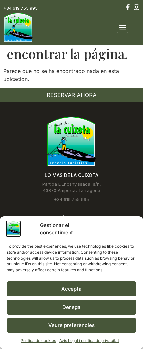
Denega (71, 307)
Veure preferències (71, 325)
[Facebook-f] (128, 7)
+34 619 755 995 (20, 8)
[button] (122, 27)
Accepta (71, 289)
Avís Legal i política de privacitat (89, 340)
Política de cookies (38, 340)
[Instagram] (136, 7)
